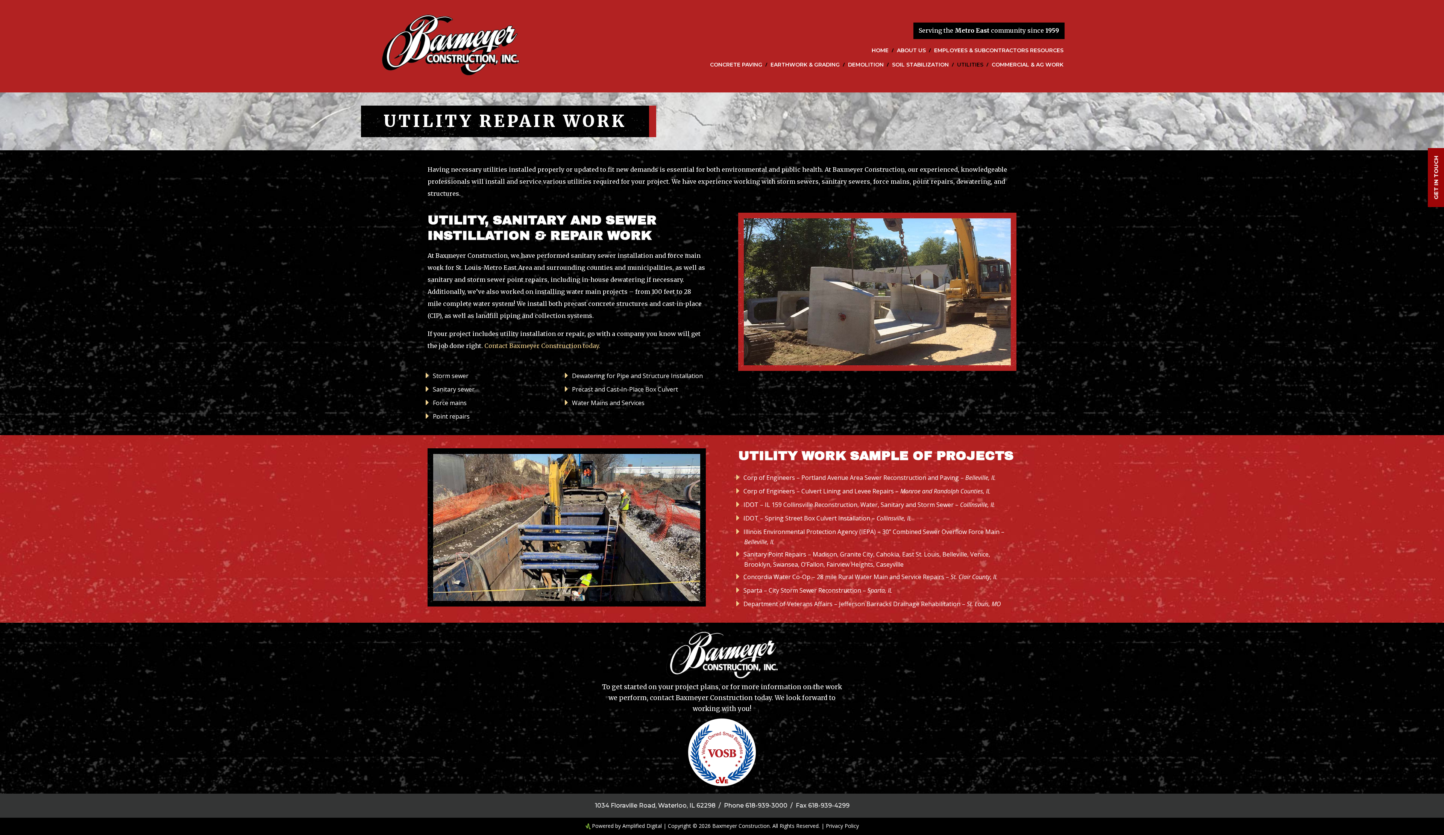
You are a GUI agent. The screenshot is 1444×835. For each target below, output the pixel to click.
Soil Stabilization (920, 65)
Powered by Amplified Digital (627, 825)
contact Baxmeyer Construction (701, 698)
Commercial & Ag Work (1027, 65)
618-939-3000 (766, 805)
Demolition (866, 65)
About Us (911, 51)
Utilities (970, 65)
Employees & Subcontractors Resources (998, 51)
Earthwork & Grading (805, 65)
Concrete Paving (736, 65)
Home (880, 51)
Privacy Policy (842, 825)
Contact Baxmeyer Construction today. (542, 345)
